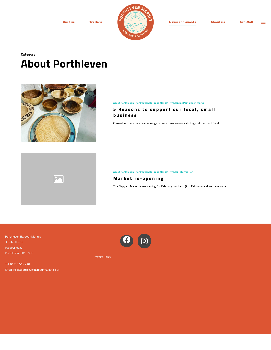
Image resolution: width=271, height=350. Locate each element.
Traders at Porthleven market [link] (188, 103)
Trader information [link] (181, 172)
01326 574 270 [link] (20, 264)
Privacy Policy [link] (102, 256)
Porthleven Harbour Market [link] (152, 103)
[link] (135, 22)
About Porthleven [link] (123, 103)
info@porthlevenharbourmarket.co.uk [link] (36, 269)
